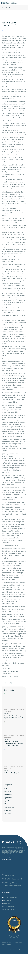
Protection (6, 903)
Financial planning (9, 909)
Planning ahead (8, 768)
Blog (7, 7)
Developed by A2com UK (14, 950)
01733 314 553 (9, 875)
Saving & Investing (9, 906)
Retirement (7, 810)
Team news (7, 813)
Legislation (7, 711)
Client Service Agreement (8, 857)
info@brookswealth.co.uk (10, 671)
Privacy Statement (6, 859)
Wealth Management (10, 897)
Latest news (19, 767)
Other (5, 804)
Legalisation (19, 709)
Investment (11, 709)
